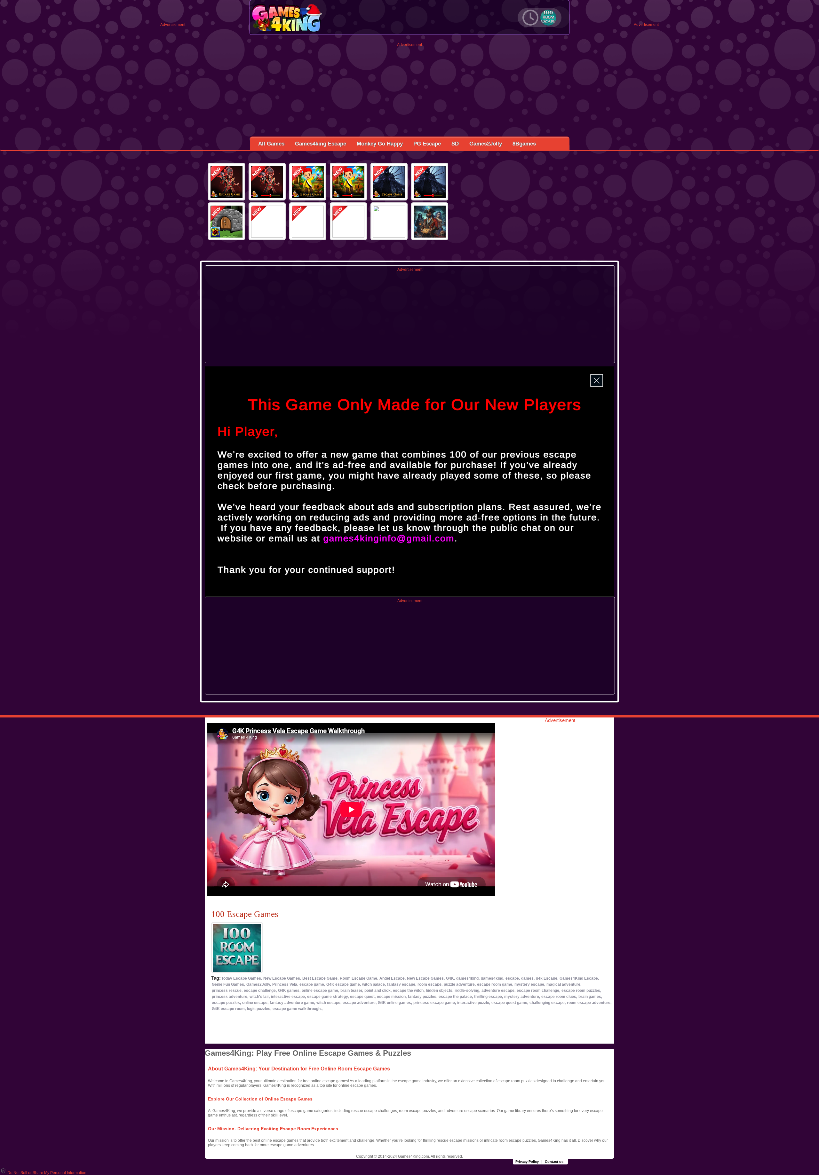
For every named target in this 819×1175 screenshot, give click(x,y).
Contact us (554, 1161)
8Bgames (524, 144)
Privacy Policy (527, 1161)
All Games (271, 144)
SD (455, 144)
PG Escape (427, 144)
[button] (43, 1173)
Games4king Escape (320, 144)
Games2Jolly (485, 144)
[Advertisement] (409, 92)
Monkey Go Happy (380, 144)
